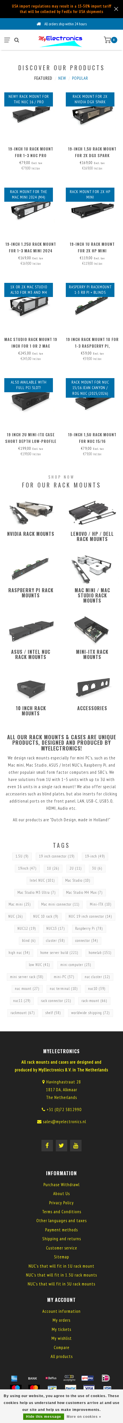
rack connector (56, 1000)
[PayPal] (71, 1388)
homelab (100, 952)
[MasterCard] (34, 1388)
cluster (55, 940)
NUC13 (55, 928)
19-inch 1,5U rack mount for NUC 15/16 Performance (92, 441)
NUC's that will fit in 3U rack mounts (61, 1284)
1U (53, 868)
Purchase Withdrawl (61, 1184)
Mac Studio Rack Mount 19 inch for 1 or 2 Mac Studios (30, 345)
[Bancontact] (52, 1388)
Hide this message (43, 1417)
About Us (61, 1193)
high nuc (19, 952)
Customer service (61, 1248)
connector (86, 940)
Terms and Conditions (61, 1211)
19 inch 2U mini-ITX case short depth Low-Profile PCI (30, 441)
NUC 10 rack (45, 916)
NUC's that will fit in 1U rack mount (61, 1266)
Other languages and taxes (61, 1220)
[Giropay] (87, 1378)
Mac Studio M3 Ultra (36, 892)
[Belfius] (51, 1378)
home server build (59, 952)
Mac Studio (77, 880)
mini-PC (64, 976)
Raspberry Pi (89, 928)
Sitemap (61, 1257)
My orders (61, 1320)
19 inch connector (57, 856)
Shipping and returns (61, 1238)
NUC (15, 916)
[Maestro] (16, 1388)
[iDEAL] (106, 1378)
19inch (27, 868)
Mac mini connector (60, 904)
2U (76, 868)
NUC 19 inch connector (90, 916)
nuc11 (22, 1000)
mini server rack (26, 976)
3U (97, 868)
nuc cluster (97, 976)
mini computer (75, 964)
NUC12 (26, 928)
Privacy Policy (61, 1202)
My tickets (61, 1329)
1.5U (22, 856)
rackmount (23, 1012)
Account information (61, 1311)
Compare (62, 1347)
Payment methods (61, 1229)
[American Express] (14, 1378)
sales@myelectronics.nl (64, 1121)
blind (29, 940)
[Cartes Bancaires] (69, 1378)
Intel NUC (42, 880)
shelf (53, 1012)
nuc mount (27, 988)
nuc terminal (64, 988)
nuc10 (97, 988)
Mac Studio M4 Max (84, 892)
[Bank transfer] (32, 1378)
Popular (80, 78)
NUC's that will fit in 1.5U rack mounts (61, 1275)
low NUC (39, 964)
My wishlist (61, 1338)
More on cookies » (84, 1417)
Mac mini (20, 904)
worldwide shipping (90, 1012)
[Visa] (89, 1388)
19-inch (95, 856)
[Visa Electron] (107, 1388)
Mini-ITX (101, 904)
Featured (43, 78)
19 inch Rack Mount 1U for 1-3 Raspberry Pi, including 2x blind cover (92, 345)
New (62, 78)
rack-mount (94, 1000)
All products (62, 1356)
